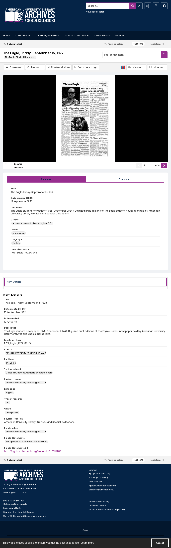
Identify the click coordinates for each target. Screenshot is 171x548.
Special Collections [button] (75, 35)
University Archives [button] (47, 35)
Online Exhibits (102, 35)
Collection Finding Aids (15, 504)
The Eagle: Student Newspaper (20, 57)
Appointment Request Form (103, 485)
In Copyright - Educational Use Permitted (26, 441)
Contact (85, 530)
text (7, 402)
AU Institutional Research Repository (107, 509)
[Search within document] (164, 54)
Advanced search (95, 11)
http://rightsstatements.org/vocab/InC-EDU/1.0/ (32, 451)
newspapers (19, 233)
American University (99, 501)
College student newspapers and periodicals (29, 372)
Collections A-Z (23, 35)
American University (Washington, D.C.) (32, 223)
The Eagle (11, 362)
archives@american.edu (101, 489)
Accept (160, 542)
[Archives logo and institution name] (30, 15)
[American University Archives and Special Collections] (23, 475)
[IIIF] (123, 67)
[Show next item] (164, 165)
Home (6, 35)
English (16, 243)
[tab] (46, 179)
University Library (97, 505)
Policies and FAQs (12, 508)
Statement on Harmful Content (19, 512)
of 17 (157, 165)
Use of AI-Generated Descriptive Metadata (24, 516)
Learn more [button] (87, 542)
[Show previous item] (139, 165)
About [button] (118, 35)
